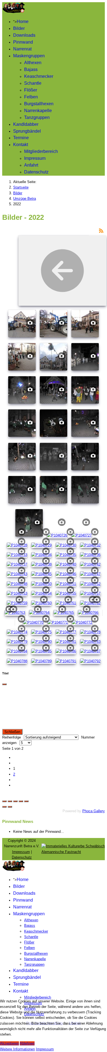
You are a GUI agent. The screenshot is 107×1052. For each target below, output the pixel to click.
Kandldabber (25, 124)
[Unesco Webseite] (73, 842)
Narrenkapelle (38, 110)
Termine (21, 137)
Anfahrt (31, 165)
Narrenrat (22, 49)
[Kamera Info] (30, 322)
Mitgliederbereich (41, 151)
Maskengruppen (29, 55)
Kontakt (20, 144)
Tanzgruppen (37, 117)
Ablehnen (27, 1043)
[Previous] (4, 797)
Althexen (32, 62)
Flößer (30, 90)
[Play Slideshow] (26, 791)
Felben (31, 97)
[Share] (10, 791)
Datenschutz (36, 172)
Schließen (12, 722)
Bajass (31, 69)
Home (23, 21)
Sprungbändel (27, 131)
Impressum (35, 158)
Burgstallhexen (39, 103)
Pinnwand (23, 42)
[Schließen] (4, 674)
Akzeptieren (9, 1043)
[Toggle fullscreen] (15, 791)
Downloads (24, 35)
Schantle (32, 83)
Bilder (19, 28)
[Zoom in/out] (21, 791)
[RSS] (101, 230)
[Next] (10, 797)
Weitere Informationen (17, 1049)
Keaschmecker (38, 76)
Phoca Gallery (93, 801)
